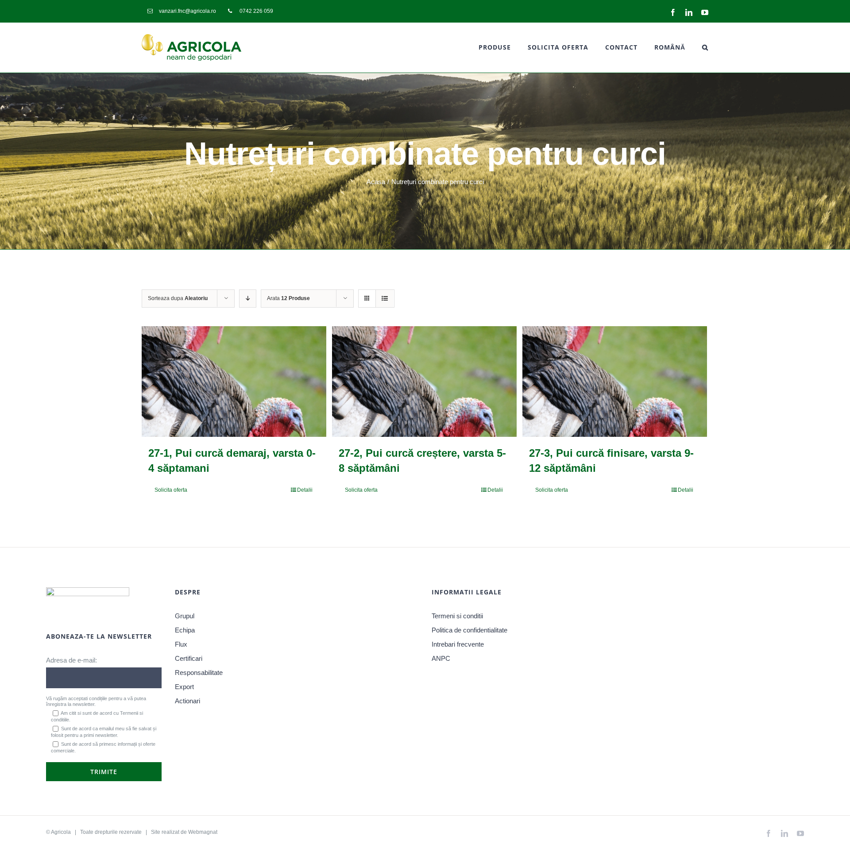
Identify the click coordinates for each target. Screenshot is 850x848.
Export (184, 686)
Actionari (187, 701)
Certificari (188, 658)
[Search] (705, 47)
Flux (181, 644)
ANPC (441, 658)
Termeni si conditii (457, 616)
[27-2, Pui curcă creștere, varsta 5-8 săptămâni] (424, 381)
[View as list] (384, 298)
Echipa (185, 630)
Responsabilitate (199, 672)
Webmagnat (202, 832)
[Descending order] (247, 298)
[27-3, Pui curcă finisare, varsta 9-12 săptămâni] (614, 381)
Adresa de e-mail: (71, 660)
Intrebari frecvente (458, 644)
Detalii (305, 490)
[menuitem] (182, 11)
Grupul (184, 616)
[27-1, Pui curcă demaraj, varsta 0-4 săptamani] (234, 381)
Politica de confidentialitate (469, 630)
